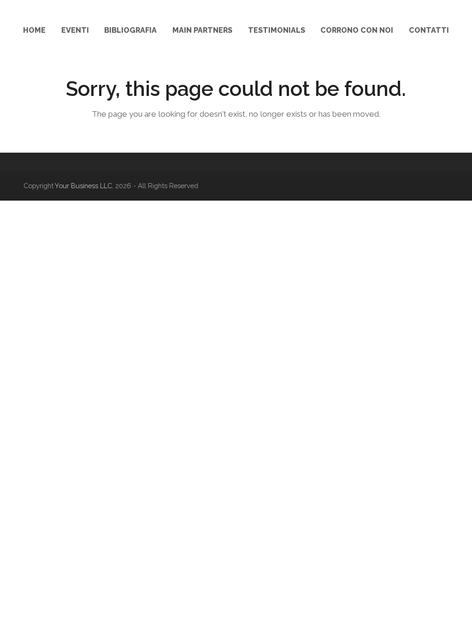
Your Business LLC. (84, 186)
